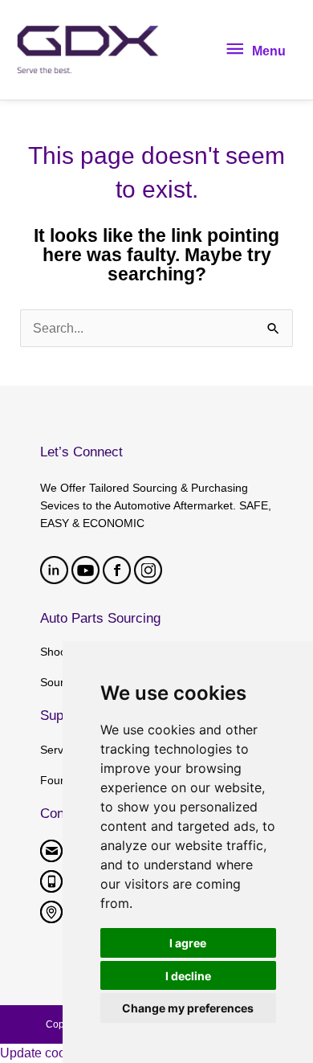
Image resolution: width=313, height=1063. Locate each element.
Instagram (148, 570)
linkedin (54, 570)
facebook (117, 570)
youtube (85, 570)
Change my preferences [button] (188, 1008)
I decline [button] (188, 976)
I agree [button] (187, 943)
